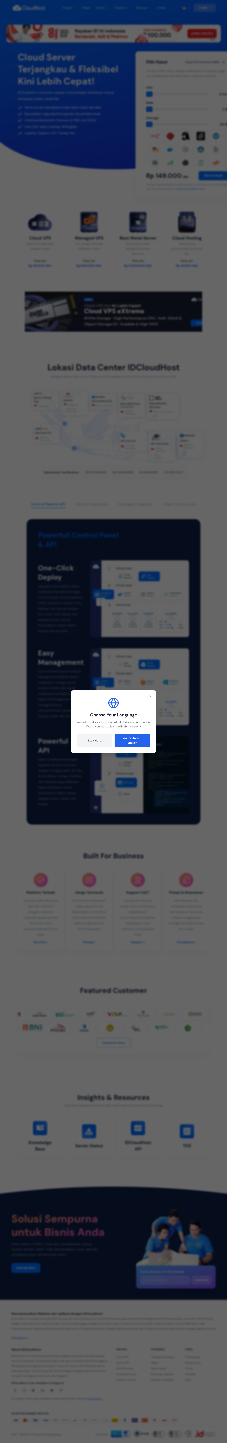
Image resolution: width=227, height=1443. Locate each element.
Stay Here (94, 740)
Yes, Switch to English (132, 740)
